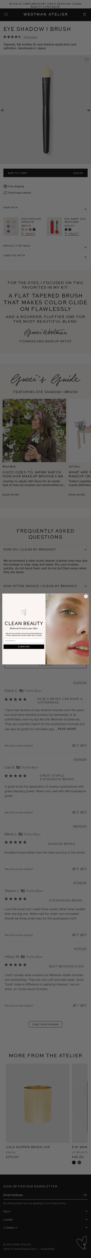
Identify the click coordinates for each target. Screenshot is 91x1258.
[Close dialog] (86, 596)
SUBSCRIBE (24, 647)
